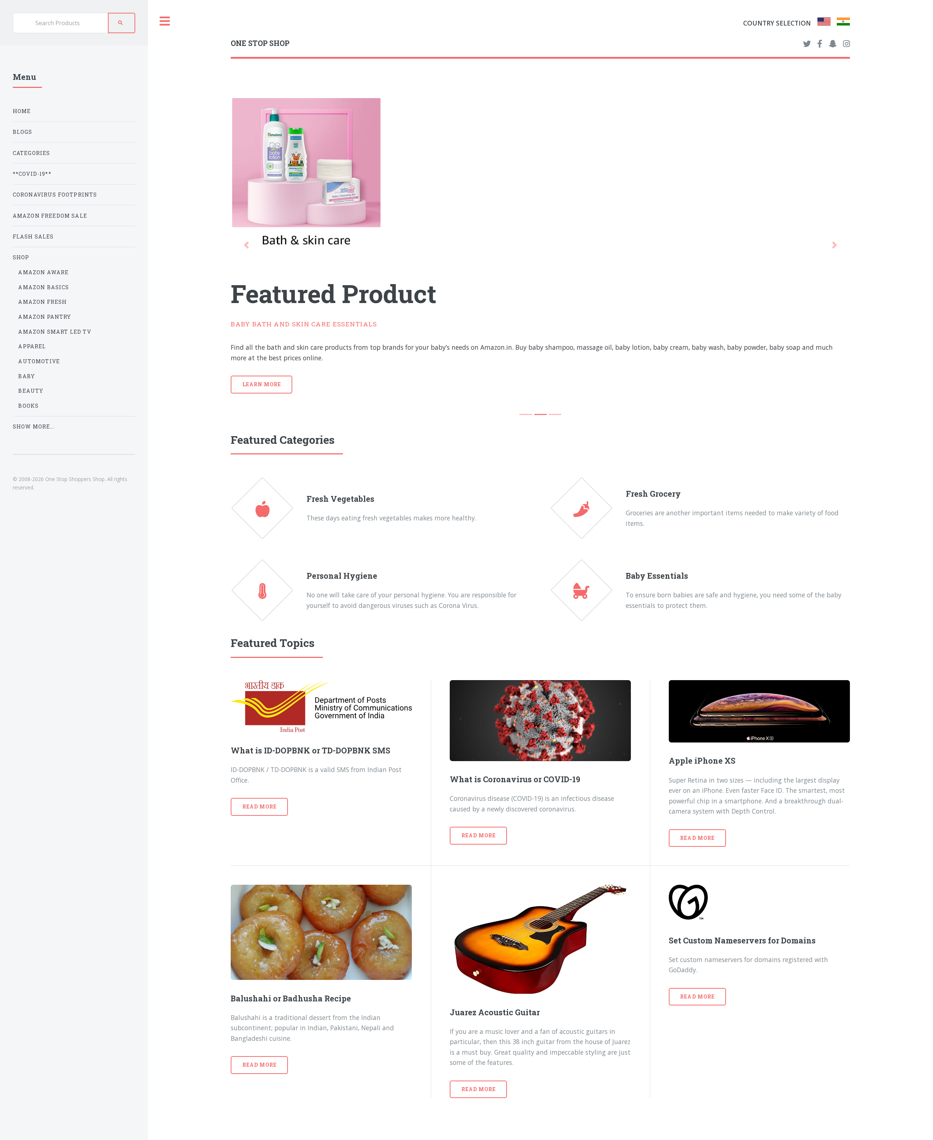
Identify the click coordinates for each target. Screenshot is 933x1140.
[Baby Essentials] (588, 590)
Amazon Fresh (42, 301)
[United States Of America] (824, 23)
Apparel (32, 346)
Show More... (34, 426)
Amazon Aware (43, 272)
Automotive (39, 361)
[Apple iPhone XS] (759, 711)
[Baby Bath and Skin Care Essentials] (540, 176)
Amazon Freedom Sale (50, 215)
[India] (843, 23)
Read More (259, 806)
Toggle (165, 21)
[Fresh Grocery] (588, 508)
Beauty (30, 390)
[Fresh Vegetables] (269, 508)
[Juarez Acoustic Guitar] (540, 939)
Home (22, 111)
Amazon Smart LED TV (54, 331)
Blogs (22, 131)
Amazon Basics (43, 287)
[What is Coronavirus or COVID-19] (540, 720)
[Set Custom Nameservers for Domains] (759, 903)
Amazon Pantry (44, 316)
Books (28, 405)
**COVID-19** (32, 173)
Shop (21, 257)
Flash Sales (33, 236)
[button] (246, 245)
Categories (31, 153)
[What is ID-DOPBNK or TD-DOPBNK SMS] (321, 706)
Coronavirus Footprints (55, 194)
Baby (26, 376)
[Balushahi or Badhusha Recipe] (321, 932)
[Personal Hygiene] (269, 590)
